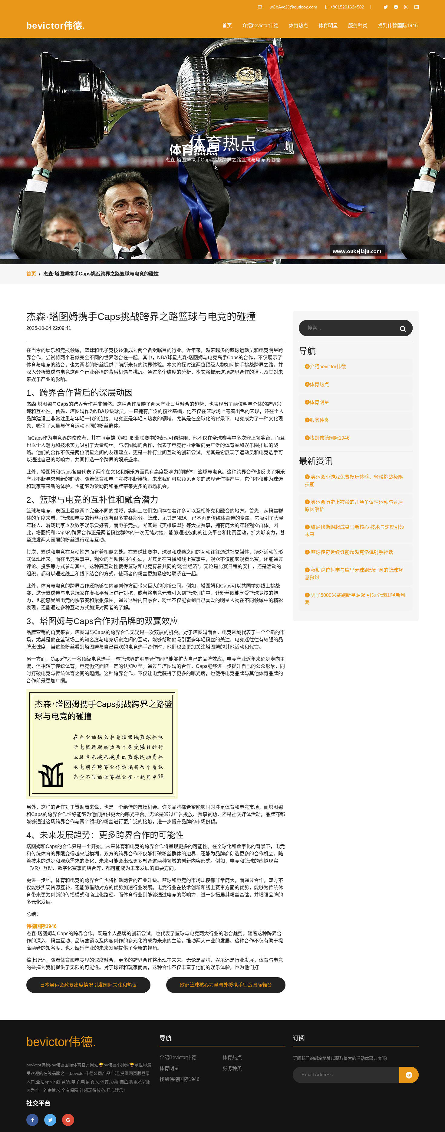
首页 (227, 25)
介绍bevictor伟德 (260, 25)
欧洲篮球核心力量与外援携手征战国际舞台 (226, 984)
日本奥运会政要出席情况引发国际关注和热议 (88, 984)
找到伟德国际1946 (398, 25)
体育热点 (298, 25)
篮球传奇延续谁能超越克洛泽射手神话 (351, 552)
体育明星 (328, 25)
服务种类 (358, 25)
